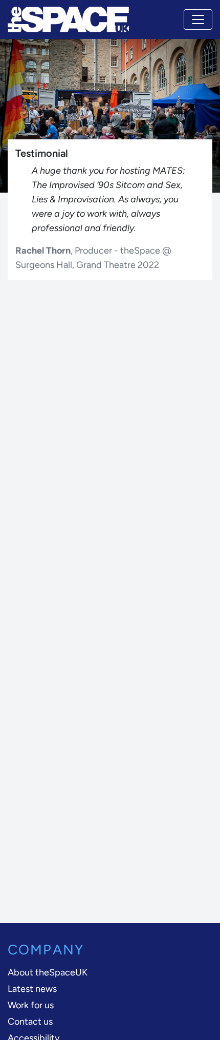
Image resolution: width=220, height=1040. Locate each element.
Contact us (30, 1021)
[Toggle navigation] (198, 19)
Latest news (32, 988)
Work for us (31, 1005)
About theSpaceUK (47, 972)
